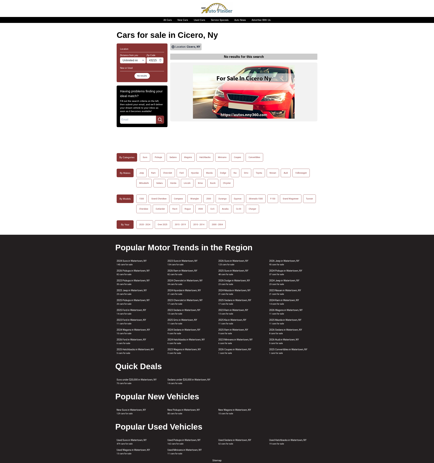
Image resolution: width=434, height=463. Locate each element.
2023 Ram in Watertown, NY (233, 312)
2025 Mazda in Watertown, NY (285, 322)
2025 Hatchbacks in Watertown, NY (135, 351)
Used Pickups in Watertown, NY (184, 442)
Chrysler (227, 183)
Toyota (259, 173)
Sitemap (217, 460)
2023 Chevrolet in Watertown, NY (185, 302)
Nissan (273, 173)
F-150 (272, 199)
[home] (217, 8)
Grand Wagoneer (291, 199)
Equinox (237, 199)
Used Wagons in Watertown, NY (133, 452)
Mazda (209, 173)
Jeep (141, 173)
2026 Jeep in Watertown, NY (284, 263)
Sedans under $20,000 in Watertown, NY (188, 381)
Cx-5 (212, 209)
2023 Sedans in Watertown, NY (183, 312)
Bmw (200, 183)
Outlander (160, 209)
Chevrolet (167, 173)
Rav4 (174, 209)
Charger (252, 209)
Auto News (240, 20)
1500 (141, 199)
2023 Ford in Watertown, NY (131, 322)
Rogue (188, 209)
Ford (182, 173)
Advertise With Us (261, 20)
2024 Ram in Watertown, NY (284, 302)
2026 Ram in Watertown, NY (182, 272)
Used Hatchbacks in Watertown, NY (288, 442)
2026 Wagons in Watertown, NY (286, 312)
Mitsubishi (144, 183)
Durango (222, 199)
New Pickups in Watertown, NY (183, 412)
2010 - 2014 (198, 224)
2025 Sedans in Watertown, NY (234, 302)
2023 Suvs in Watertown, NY (182, 263)
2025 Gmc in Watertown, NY (182, 322)
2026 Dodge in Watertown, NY (234, 282)
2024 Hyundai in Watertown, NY (184, 292)
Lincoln (187, 183)
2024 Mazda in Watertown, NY (234, 292)
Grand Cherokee (158, 199)
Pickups (158, 157)
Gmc (246, 173)
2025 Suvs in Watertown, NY (233, 272)
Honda (173, 183)
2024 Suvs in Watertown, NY (132, 263)
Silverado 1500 (256, 199)
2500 (208, 199)
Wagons (188, 157)
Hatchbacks (205, 157)
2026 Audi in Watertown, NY (284, 341)
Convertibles (254, 157)
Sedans (173, 157)
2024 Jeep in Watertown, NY (284, 282)
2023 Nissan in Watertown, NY (285, 292)
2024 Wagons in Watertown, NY (133, 331)
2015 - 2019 (180, 224)
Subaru (159, 183)
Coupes (237, 157)
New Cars (182, 20)
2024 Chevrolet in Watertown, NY (185, 282)
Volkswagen (301, 173)
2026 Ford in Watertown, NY (131, 341)
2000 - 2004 (217, 224)
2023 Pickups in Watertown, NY (133, 282)
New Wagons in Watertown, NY (234, 412)
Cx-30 (238, 209)
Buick (212, 183)
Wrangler (194, 199)
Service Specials (220, 20)
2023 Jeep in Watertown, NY (132, 292)
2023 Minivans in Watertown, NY (235, 341)
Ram (153, 173)
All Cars (167, 20)
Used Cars (199, 20)
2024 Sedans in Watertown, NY (183, 331)
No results (142, 76)
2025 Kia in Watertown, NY (232, 322)
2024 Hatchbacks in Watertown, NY (186, 341)
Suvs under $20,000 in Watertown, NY (137, 381)
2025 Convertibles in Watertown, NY (288, 351)
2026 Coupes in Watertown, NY (234, 351)
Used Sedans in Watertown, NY (234, 442)
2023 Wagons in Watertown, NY (184, 351)
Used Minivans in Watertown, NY (184, 452)
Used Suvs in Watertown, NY (132, 442)
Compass (178, 199)
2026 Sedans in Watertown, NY (285, 331)
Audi (286, 173)
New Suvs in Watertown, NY (131, 412)
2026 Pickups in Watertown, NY (133, 272)
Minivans (222, 157)
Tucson (309, 199)
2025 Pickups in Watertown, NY (133, 302)
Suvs (145, 157)
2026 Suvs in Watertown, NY (233, 263)
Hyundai (195, 173)
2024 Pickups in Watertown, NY (285, 272)
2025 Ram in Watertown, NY (233, 331)
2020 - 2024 (144, 224)
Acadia (225, 209)
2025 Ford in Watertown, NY (131, 312)
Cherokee (143, 209)
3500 (200, 209)
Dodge (223, 173)
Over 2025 (162, 224)
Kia (235, 173)
